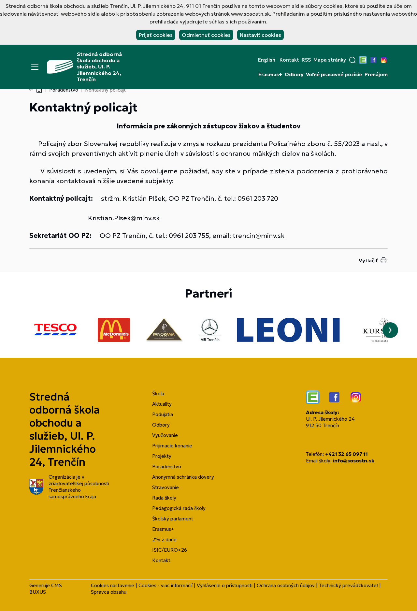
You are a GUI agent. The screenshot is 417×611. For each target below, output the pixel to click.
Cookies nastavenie (112, 585)
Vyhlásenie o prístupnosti (224, 585)
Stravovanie (165, 487)
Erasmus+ (270, 75)
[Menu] (34, 67)
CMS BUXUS (45, 588)
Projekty (161, 456)
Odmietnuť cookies (206, 35)
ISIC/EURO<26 (169, 550)
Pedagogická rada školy (179, 508)
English (266, 60)
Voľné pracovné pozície (334, 75)
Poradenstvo (63, 90)
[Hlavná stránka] (39, 90)
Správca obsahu (108, 592)
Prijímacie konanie (172, 446)
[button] (352, 60)
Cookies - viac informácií (165, 585)
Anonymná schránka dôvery (183, 477)
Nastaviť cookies (260, 35)
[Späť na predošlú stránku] (32, 90)
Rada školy (164, 498)
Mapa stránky (329, 60)
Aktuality (162, 404)
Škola (158, 393)
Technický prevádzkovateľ (348, 585)
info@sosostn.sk (353, 461)
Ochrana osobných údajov (286, 585)
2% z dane (164, 539)
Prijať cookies (156, 35)
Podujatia (162, 414)
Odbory (294, 75)
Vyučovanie (165, 435)
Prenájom (376, 75)
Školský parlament (172, 519)
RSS (306, 60)
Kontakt (289, 60)
